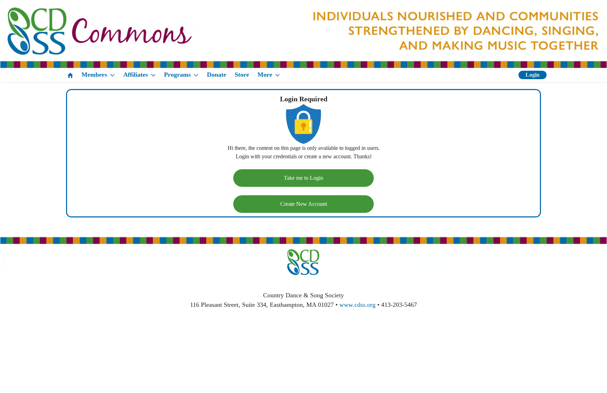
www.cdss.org (357, 304)
